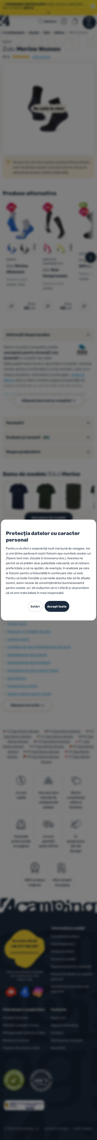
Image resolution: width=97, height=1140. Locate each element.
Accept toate (57, 606)
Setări (35, 606)
